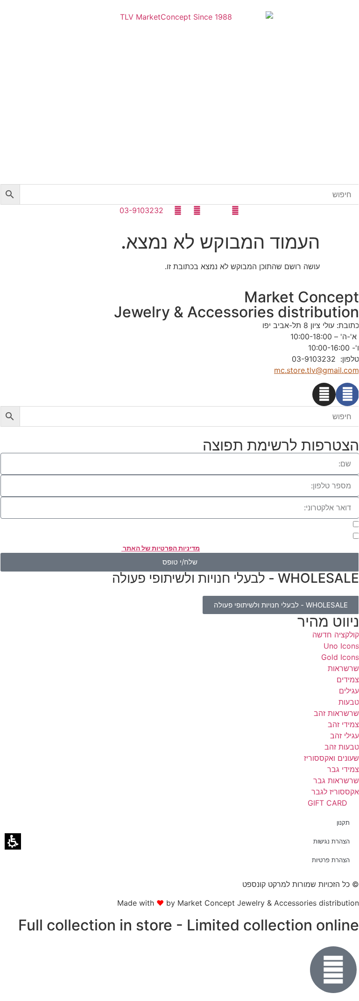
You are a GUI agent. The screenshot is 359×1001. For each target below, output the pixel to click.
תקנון (343, 822)
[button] (10, 194)
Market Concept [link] (301, 297)
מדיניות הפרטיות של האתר (160, 548)
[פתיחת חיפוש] (179, 194)
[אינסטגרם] (324, 394)
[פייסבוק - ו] (347, 394)
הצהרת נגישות (331, 841)
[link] (179, 97)
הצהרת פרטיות (331, 860)
